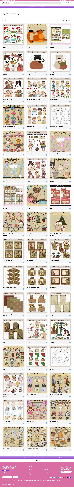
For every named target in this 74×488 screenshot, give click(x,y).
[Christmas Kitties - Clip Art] (60, 329)
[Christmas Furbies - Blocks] (13, 249)
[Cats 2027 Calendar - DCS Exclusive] (13, 195)
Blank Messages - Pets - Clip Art (32, 126)
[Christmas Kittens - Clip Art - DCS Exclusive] (37, 329)
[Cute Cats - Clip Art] (13, 410)
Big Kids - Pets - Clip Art (54, 99)
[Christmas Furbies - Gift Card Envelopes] (37, 276)
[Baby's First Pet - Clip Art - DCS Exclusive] (37, 88)
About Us (45, 474)
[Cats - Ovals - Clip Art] (60, 168)
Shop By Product (29, 5)
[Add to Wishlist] (23, 48)
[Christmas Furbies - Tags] (13, 329)
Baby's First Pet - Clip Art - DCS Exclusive (33, 99)
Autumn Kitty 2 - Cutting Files (55, 72)
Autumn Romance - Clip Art (7, 99)
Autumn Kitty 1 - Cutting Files (31, 72)
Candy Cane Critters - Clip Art (8, 153)
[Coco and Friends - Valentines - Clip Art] (13, 383)
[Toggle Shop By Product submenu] (32, 5)
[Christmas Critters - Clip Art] (37, 222)
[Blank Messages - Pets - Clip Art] (37, 115)
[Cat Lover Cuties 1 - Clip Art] (60, 141)
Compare (60, 20)
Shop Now (13, 0)
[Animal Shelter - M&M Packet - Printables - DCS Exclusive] (60, 34)
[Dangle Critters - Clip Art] (60, 410)
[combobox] (37, 3)
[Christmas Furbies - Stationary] (60, 302)
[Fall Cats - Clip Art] (60, 437)
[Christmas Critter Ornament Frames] (13, 222)
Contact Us (45, 466)
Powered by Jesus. (11, 484)
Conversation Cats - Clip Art (31, 394)
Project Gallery (30, 468)
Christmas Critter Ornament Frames (9, 233)
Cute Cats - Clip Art (6, 421)
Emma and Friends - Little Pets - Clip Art (33, 448)
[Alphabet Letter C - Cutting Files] (37, 34)
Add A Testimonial (31, 471)
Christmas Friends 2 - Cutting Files (55, 233)
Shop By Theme (35, 5)
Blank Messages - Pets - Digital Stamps (56, 126)
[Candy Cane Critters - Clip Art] (13, 141)
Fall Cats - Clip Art (53, 448)
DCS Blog (29, 474)
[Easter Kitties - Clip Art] (13, 437)
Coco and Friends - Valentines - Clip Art (9, 394)
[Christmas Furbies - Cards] (37, 249)
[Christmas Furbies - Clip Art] (60, 249)
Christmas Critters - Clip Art (31, 233)
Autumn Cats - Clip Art (7, 72)
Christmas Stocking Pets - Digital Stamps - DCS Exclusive (59, 367)
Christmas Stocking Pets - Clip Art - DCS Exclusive (35, 367)
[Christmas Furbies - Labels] (60, 276)
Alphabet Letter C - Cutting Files (32, 45)
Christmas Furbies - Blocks (7, 260)
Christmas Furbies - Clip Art (54, 260)
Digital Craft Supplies (6, 484)
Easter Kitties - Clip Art (7, 448)
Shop (24, 5)
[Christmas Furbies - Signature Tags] (37, 302)
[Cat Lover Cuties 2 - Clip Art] (13, 168)
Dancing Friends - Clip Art (31, 421)
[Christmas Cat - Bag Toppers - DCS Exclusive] (60, 195)
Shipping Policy (46, 472)
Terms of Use (46, 468)
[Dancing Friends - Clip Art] (37, 410)
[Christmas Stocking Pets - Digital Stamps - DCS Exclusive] (60, 356)
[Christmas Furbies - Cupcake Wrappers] (13, 276)
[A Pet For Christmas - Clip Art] (13, 34)
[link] (31, 453)
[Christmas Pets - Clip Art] (13, 356)
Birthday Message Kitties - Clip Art (9, 126)
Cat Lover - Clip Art (30, 153)
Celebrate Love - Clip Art (31, 206)
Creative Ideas (30, 466)
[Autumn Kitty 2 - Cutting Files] (60, 61)
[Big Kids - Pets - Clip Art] (60, 88)
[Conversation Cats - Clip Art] (37, 383)
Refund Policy (46, 471)
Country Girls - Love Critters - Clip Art (56, 394)
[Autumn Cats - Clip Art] (13, 61)
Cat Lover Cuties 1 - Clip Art (54, 153)
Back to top (37, 460)
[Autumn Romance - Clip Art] (13, 88)
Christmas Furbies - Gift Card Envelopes (33, 287)
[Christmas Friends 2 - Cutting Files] (60, 222)
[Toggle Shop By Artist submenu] (44, 5)
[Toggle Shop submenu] (25, 5)
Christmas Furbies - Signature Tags (32, 314)
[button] (71, 3)
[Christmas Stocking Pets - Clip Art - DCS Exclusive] (37, 356)
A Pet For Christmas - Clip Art (8, 45)
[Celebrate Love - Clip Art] (37, 195)
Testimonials (48, 5)
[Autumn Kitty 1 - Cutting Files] (37, 61)
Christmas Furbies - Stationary (55, 314)
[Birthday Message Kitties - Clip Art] (13, 115)
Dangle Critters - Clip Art (54, 421)
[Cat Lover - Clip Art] (37, 141)
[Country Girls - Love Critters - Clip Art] (60, 383)
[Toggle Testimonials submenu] (50, 5)
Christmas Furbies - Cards (31, 260)
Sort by (3, 20)
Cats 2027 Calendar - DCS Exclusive (9, 206)
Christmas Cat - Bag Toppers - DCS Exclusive (57, 206)
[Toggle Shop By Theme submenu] (38, 5)
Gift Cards (29, 472)
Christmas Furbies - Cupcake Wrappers (9, 287)
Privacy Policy (46, 469)
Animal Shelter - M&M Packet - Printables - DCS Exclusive (59, 45)
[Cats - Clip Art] (37, 168)
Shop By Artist (42, 5)
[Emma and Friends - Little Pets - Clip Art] (37, 437)
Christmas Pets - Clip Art (7, 367)
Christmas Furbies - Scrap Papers (8, 314)
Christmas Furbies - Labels (54, 287)
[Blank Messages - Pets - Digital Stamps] (60, 115)
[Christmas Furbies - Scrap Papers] (13, 302)
